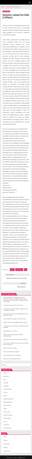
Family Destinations (8, 399)
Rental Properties (8, 415)
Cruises (5, 392)
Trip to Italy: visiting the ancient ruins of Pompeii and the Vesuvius (15, 343)
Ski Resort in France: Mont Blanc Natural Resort (15, 339)
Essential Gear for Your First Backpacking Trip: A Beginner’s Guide (15, 314)
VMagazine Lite (21, 457)
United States (19, 269)
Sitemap (5, 447)
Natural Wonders (7, 402)
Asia (4, 379)
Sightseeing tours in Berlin (10, 331)
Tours (4, 421)
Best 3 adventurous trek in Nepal (11, 355)
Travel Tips (6, 424)
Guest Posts (6, 451)
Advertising (6, 444)
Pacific (5, 408)
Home (4, 436)
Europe (5, 395)
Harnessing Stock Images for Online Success (14, 318)
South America (7, 418)
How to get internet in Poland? (11, 351)
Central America (7, 389)
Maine (12, 269)
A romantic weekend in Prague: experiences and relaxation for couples (15, 309)
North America (6, 11)
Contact (5, 440)
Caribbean (6, 386)
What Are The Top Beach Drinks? (12, 358)
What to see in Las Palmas (10, 348)
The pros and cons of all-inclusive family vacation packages (15, 326)
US (25, 269)
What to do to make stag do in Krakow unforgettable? (13, 335)
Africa (4, 373)
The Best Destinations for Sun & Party (13, 305)
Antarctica (6, 376)
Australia (5, 382)
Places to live (6, 411)
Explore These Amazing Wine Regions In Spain (15, 322)
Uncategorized (7, 428)
